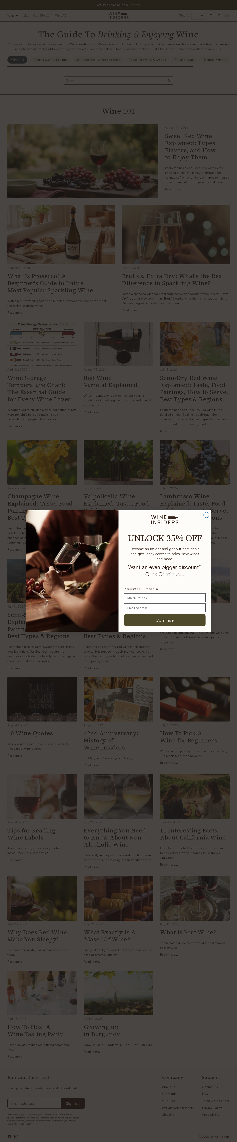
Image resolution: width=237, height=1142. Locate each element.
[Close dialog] (206, 515)
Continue (165, 620)
